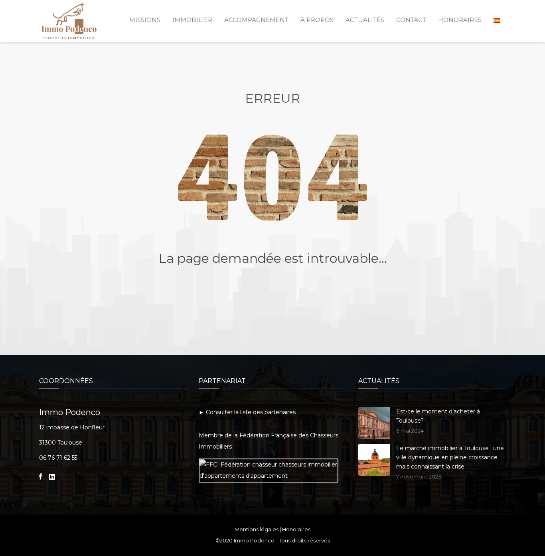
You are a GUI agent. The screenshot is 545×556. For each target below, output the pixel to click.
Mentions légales (256, 529)
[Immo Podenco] (69, 19)
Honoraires (296, 529)
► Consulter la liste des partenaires (247, 412)
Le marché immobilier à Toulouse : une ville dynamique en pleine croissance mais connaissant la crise (450, 457)
